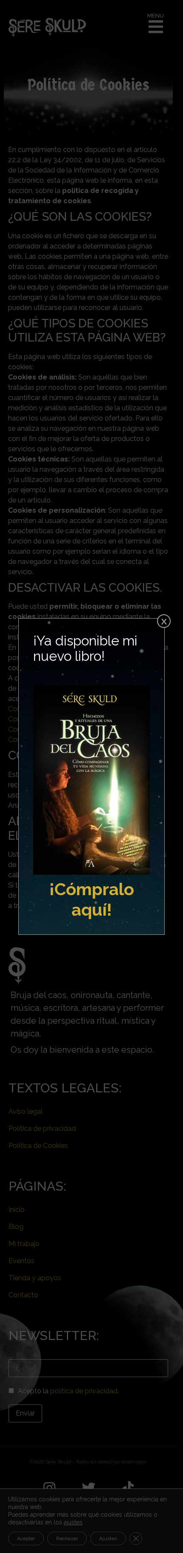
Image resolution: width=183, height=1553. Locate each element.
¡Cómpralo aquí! (91, 899)
